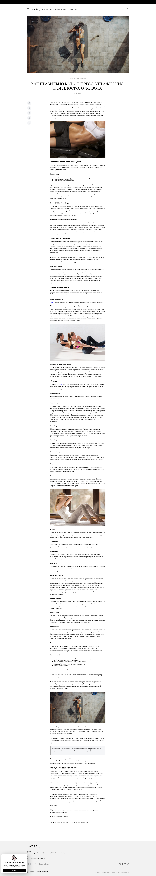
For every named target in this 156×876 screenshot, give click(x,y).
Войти (123, 9)
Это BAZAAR (50, 9)
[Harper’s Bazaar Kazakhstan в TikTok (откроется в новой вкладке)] (123, 864)
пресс (61, 384)
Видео (76, 9)
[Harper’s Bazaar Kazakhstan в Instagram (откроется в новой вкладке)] (120, 864)
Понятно (14, 870)
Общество (70, 9)
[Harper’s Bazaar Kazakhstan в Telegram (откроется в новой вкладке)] (128, 864)
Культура (63, 9)
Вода (51, 302)
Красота (57, 9)
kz (128, 2)
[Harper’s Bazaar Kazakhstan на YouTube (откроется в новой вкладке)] (125, 864)
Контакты (42, 858)
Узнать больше (18, 866)
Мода (43, 9)
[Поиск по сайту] (128, 9)
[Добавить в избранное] (29, 123)
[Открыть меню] (28, 9)
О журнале (30, 858)
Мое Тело (63, 853)
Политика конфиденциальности (120, 872)
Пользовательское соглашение (103, 872)
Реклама (36, 858)
